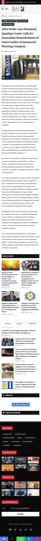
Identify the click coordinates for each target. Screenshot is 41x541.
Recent (19, 323)
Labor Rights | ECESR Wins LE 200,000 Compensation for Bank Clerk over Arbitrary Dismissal (25, 384)
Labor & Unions (22, 21)
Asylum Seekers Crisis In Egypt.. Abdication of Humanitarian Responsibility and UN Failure (25, 341)
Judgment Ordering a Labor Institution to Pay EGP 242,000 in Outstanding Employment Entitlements (30, 306)
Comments (32, 323)
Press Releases (15, 441)
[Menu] (3, 9)
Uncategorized (17, 445)
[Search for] (6, 9)
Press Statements (8, 24)
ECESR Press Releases (9, 438)
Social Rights (6, 445)
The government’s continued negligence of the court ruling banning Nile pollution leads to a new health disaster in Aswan (26, 368)
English (20, 438)
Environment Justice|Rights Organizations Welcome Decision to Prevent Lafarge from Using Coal (19, 331)
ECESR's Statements (15, 16)
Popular (7, 323)
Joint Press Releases (30, 438)
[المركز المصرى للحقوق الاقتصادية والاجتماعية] (18, 9)
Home (5, 16)
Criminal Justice (7, 434)
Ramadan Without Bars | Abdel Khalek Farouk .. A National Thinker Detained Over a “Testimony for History (10, 307)
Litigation (5, 441)
